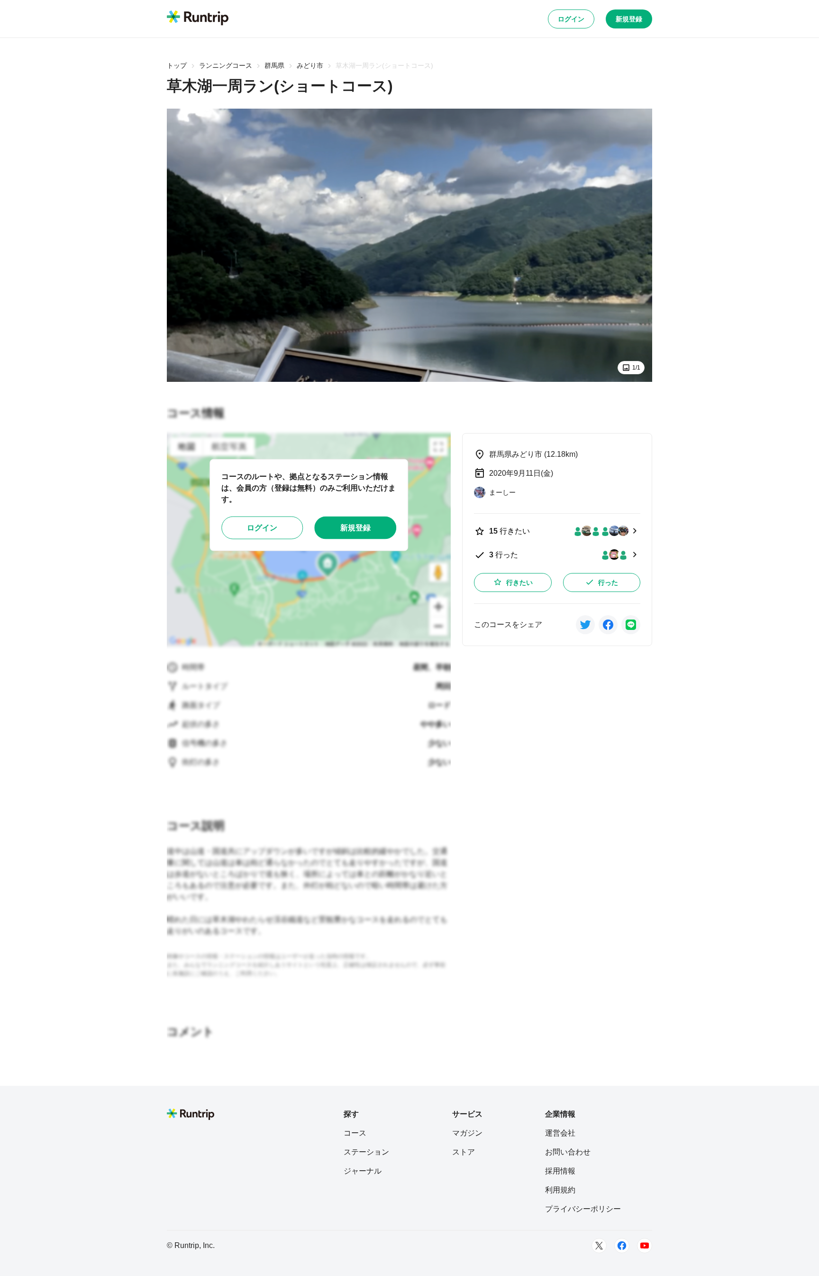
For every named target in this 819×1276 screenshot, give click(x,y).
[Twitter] (599, 1245)
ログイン (571, 19)
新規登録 (629, 19)
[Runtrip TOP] (197, 18)
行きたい (519, 582)
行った (608, 582)
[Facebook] (621, 1245)
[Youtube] (644, 1245)
